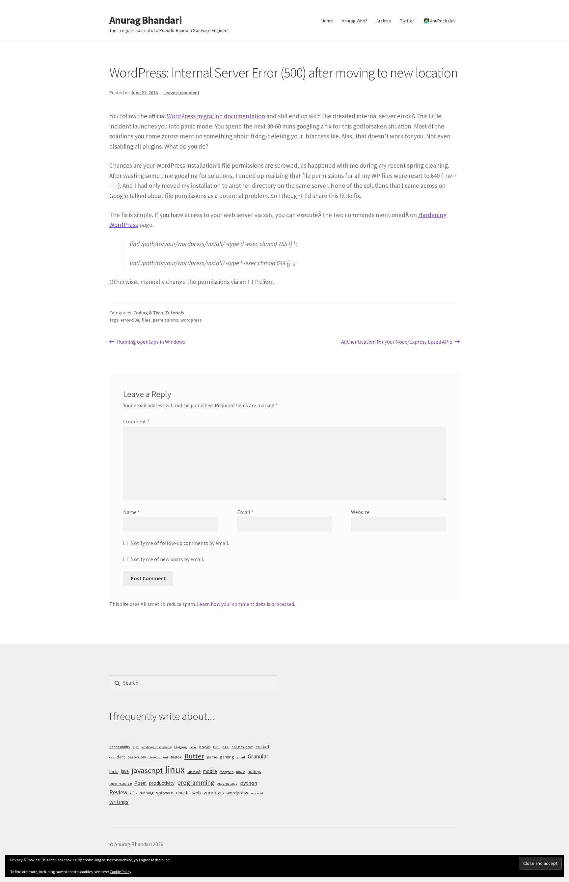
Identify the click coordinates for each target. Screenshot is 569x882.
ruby (133, 793)
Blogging (180, 747)
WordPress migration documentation (216, 116)
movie (240, 772)
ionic (113, 771)
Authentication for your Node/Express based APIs (396, 342)
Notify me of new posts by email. (167, 559)
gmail (241, 757)
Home (327, 21)
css (111, 757)
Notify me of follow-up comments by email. (179, 543)
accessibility (119, 746)
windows (213, 792)
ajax (136, 747)
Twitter (407, 21)
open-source (120, 783)
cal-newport (242, 746)
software (165, 793)
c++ (225, 746)
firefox (176, 756)
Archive (383, 21)
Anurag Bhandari (145, 20)
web (196, 793)
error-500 (130, 320)
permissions (165, 320)
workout (257, 793)
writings (118, 802)
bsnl (216, 747)
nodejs (254, 771)
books (204, 746)
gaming (227, 757)
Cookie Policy (120, 871)
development (158, 757)
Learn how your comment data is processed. (246, 604)
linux (175, 769)
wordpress (191, 320)
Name (131, 512)
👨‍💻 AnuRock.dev (439, 21)
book (193, 747)
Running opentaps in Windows (151, 342)
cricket (262, 747)
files (145, 320)
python (248, 783)
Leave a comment (181, 93)
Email (245, 512)
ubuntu (183, 793)
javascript (147, 770)
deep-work (136, 756)
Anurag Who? (354, 21)
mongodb (226, 772)
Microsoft (194, 772)
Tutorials (174, 313)
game (212, 756)
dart (121, 757)
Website (360, 512)
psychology (227, 783)
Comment (136, 421)
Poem (140, 783)
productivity (162, 783)
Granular (258, 756)
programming (195, 782)
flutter (194, 756)
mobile (210, 771)
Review (118, 792)
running (146, 792)
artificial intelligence (157, 747)
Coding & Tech (148, 313)
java (125, 771)
